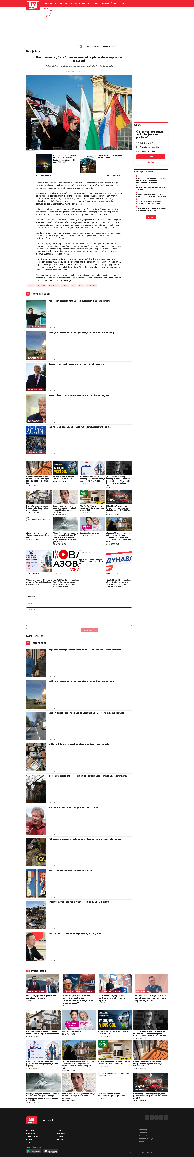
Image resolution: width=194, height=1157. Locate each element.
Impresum (143, 1136)
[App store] (50, 1151)
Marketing (143, 1130)
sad (73, 285)
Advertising (143, 1133)
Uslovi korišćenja (146, 1139)
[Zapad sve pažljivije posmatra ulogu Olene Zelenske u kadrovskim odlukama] (36, 663)
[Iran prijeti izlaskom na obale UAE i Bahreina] (88, 163)
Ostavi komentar (89, 630)
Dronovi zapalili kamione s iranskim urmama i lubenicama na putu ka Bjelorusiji (86, 713)
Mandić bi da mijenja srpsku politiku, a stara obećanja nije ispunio (112, 998)
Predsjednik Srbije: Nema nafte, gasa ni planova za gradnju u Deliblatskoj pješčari (151, 195)
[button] (88, 71)
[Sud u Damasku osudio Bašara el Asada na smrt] (36, 883)
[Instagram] (152, 1117)
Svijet (90, 3)
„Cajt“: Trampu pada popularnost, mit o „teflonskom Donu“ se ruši (80, 427)
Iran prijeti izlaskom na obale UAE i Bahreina (109, 156)
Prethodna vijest (44, 176)
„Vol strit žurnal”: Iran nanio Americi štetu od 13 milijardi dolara (79, 902)
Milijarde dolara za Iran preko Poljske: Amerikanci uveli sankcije (79, 744)
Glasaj (151, 157)
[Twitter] (156, 1117)
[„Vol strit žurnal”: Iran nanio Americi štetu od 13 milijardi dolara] (36, 915)
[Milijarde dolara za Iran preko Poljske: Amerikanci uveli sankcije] (36, 757)
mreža (31, 285)
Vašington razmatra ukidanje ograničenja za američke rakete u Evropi (82, 332)
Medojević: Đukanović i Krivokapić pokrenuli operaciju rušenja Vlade (148, 202)
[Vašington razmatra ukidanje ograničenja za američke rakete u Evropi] (36, 694)
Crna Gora (59, 3)
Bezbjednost (50, 11)
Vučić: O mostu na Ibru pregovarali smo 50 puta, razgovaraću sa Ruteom (151, 209)
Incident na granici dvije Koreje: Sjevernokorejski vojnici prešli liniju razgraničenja (88, 776)
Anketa (138, 124)
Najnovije (48, 3)
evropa (65, 285)
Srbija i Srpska (71, 3)
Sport (97, 3)
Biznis (47, 16)
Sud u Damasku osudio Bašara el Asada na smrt (71, 870)
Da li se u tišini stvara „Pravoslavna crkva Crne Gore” (151, 188)
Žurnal (113, 3)
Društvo (48, 13)
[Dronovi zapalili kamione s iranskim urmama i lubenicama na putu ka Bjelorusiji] (36, 726)
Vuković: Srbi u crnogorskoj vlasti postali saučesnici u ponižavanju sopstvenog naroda (151, 998)
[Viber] (166, 1117)
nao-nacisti (91, 285)
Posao (141, 1142)
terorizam (41, 285)
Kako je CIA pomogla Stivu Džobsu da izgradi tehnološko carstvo (79, 301)
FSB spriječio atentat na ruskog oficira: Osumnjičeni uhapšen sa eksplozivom (85, 839)
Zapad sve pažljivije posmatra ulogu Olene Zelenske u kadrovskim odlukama (85, 650)
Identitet (122, 3)
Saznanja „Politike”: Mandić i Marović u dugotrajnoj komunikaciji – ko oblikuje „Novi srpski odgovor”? (78, 999)
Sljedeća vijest (114, 176)
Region (82, 3)
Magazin (105, 3)
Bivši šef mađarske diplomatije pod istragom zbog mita (75, 933)
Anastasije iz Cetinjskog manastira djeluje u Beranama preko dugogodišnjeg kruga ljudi (150, 180)
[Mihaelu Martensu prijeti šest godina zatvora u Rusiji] (36, 820)
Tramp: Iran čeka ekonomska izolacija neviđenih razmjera (76, 364)
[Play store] (33, 1151)
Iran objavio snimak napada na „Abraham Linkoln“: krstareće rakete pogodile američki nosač (64, 158)
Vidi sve (151, 217)
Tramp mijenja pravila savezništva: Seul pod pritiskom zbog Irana (79, 395)
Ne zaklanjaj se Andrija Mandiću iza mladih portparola (41, 996)
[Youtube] (161, 1117)
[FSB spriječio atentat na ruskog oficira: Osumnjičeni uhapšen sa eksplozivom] (36, 852)
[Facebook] (147, 1117)
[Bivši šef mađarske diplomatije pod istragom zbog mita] (36, 946)
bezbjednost (54, 285)
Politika (47, 8)
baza (81, 285)
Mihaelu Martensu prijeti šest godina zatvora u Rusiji (74, 807)
